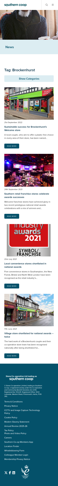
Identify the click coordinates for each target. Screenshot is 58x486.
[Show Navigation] (53, 4)
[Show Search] (47, 4)
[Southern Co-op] (15, 4)
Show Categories (29, 79)
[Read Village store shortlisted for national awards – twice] (29, 310)
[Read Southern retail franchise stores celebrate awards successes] (29, 170)
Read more (11, 146)
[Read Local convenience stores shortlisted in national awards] (29, 240)
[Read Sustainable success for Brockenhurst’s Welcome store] (29, 103)
